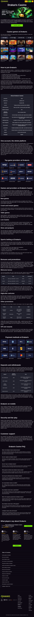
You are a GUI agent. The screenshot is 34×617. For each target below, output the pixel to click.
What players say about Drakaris (7, 584)
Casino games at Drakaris (6, 555)
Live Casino (12, 37)
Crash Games (20, 37)
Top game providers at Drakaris (7, 563)
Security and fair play (5, 577)
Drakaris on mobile (5, 575)
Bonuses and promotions (6, 569)
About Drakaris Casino (5, 559)
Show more (17, 545)
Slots (29, 37)
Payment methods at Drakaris (7, 571)
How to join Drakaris (5, 557)
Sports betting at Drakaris (6, 567)
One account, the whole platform (7, 561)
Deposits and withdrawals (6, 573)
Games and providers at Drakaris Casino (9, 565)
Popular (4, 37)
